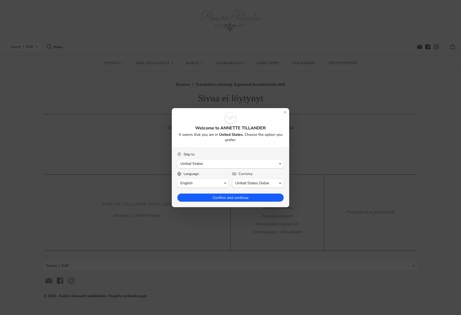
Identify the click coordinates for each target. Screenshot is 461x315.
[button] (230, 164)
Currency (246, 174)
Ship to (189, 154)
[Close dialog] (285, 112)
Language (191, 174)
